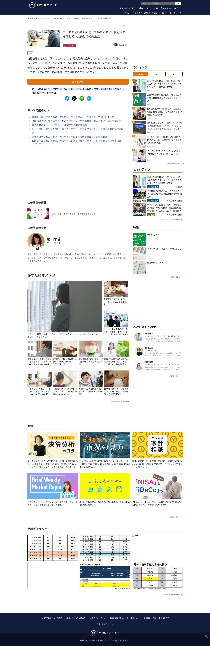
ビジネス (137, 13)
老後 (146, 13)
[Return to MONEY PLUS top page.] (43, 5)
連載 (133, 8)
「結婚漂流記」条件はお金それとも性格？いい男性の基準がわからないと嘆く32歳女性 (76, 121)
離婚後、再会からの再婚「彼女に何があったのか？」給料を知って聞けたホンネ (73, 117)
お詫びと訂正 (164, 618)
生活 (127, 13)
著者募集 (147, 618)
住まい (155, 13)
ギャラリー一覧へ (172, 594)
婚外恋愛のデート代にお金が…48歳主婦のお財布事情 (59, 125)
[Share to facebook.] (67, 98)
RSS (154, 618)
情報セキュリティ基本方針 (77, 618)
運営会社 (60, 618)
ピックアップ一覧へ (171, 219)
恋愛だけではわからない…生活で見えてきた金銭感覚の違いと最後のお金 (69, 137)
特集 (141, 8)
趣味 (164, 13)
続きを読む (78, 82)
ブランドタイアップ (170, 8)
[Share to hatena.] (89, 98)
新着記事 (124, 8)
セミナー (152, 8)
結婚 (30, 53)
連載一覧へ (175, 517)
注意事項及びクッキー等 (118, 618)
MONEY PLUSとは (48, 618)
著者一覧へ (175, 376)
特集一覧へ (175, 277)
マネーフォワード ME (105, 623)
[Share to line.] (81, 98)
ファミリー (174, 13)
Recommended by (116, 401)
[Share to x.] (74, 98)
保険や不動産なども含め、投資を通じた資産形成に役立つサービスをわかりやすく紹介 (76, 141)
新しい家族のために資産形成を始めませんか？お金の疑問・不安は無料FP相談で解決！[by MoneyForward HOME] (78, 90)
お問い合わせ (136, 618)
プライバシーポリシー (98, 618)
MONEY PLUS (32, 18)
